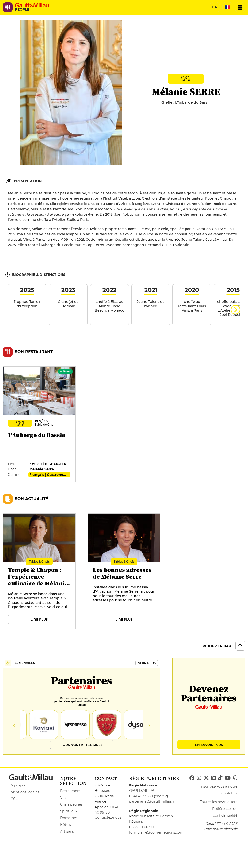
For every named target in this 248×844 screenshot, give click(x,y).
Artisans (67, 831)
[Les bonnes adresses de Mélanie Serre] (124, 572)
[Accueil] (32, 5)
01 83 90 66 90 (141, 827)
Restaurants (70, 791)
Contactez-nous (108, 817)
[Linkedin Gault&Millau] (213, 778)
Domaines (69, 818)
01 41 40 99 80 (141, 796)
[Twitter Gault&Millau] (206, 778)
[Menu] (240, 7)
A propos (18, 785)
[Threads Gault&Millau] (235, 778)
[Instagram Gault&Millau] (199, 778)
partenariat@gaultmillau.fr (151, 801)
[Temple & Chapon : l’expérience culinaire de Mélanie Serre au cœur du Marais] (39, 572)
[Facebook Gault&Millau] (191, 778)
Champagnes (71, 804)
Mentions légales (25, 792)
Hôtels (65, 824)
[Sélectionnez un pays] (227, 7)
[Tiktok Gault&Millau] (220, 778)
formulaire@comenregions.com (156, 832)
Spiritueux (68, 811)
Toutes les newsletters (218, 802)
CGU (14, 799)
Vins (63, 797)
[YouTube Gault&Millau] (228, 778)
